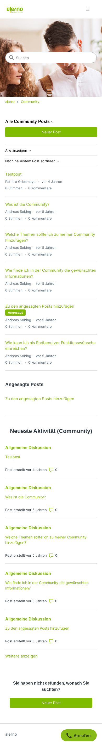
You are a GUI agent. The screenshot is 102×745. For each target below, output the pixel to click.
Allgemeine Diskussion (28, 447)
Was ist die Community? (27, 204)
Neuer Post (51, 132)
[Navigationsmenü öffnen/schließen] (87, 9)
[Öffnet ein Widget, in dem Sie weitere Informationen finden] (78, 735)
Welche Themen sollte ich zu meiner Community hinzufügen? (46, 540)
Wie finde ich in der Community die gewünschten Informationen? (47, 585)
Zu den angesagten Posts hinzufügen (39, 306)
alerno (10, 102)
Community (30, 102)
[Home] (14, 9)
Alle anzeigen (16, 150)
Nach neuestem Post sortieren (30, 161)
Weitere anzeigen (21, 656)
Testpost (13, 174)
